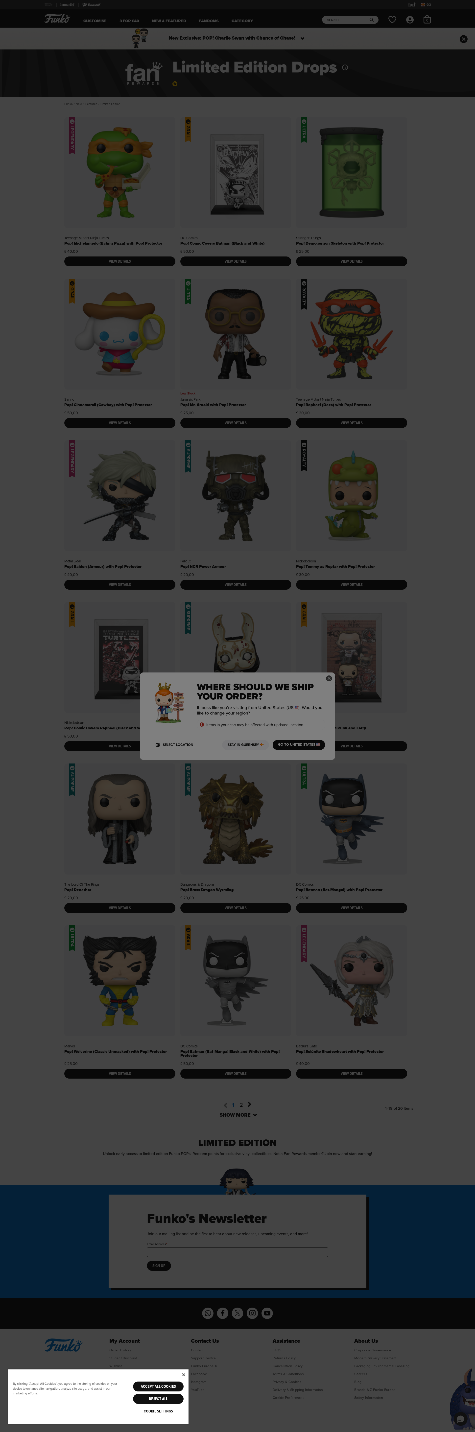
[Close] (183, 1374)
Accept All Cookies (158, 1386)
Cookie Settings (158, 1411)
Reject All (158, 1398)
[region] (98, 1396)
